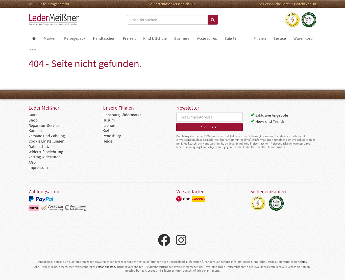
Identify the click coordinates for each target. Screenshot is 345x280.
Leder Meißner (54, 19)
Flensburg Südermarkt (122, 114)
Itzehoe (109, 125)
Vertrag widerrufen (45, 156)
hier (303, 262)
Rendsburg (112, 135)
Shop (33, 120)
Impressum (38, 167)
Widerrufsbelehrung (46, 151)
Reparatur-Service (44, 125)
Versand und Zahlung (47, 135)
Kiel (106, 130)
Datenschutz (39, 146)
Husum (109, 120)
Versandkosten (105, 267)
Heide (107, 141)
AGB (32, 162)
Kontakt (35, 130)
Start (33, 114)
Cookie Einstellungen (46, 141)
